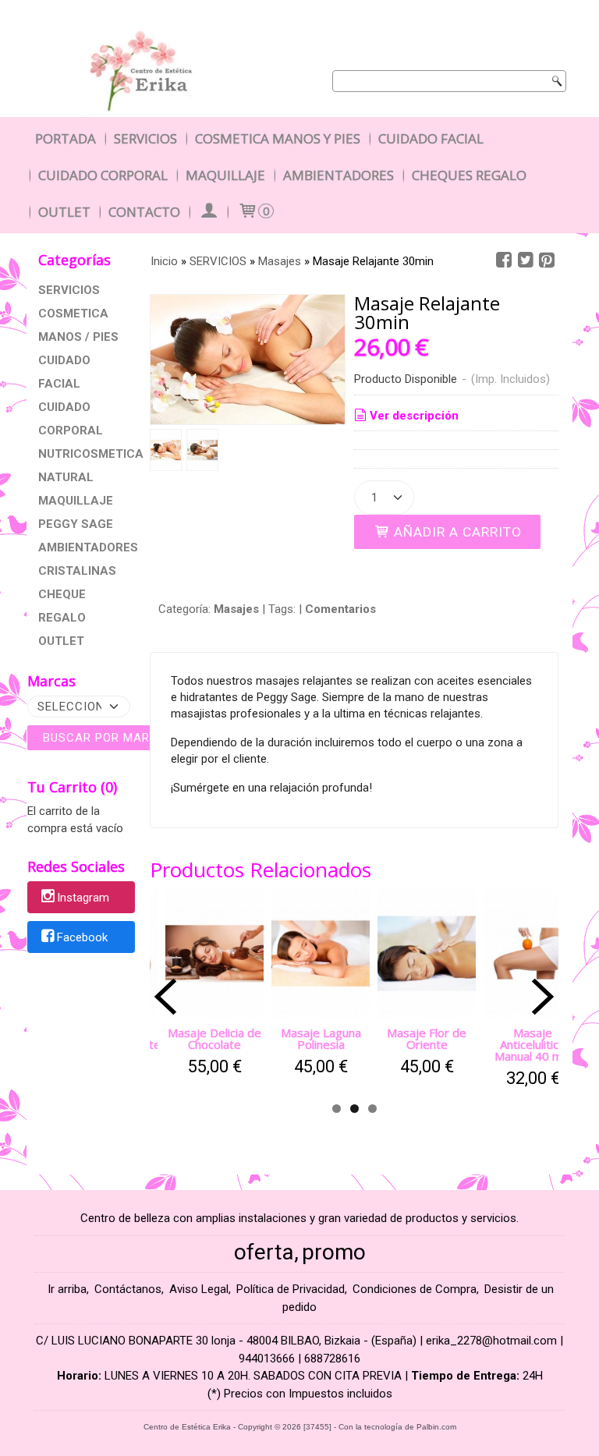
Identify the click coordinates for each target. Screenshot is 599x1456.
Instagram (83, 898)
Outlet (64, 212)
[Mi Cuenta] (208, 211)
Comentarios (340, 609)
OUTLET (61, 641)
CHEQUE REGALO (62, 606)
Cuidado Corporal (103, 175)
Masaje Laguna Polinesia (321, 1038)
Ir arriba (67, 1289)
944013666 (267, 1358)
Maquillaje (225, 175)
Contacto (144, 212)
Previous (165, 996)
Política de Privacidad (290, 1289)
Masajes (236, 609)
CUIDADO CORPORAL (70, 419)
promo (334, 1252)
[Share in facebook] (504, 260)
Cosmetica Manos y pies (277, 138)
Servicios (145, 138)
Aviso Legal (199, 1289)
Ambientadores (338, 175)
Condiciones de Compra (415, 1289)
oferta (264, 1252)
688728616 (332, 1358)
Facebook (82, 937)
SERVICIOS (69, 290)
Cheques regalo (469, 175)
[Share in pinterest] (547, 260)
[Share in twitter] (526, 260)
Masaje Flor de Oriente (426, 1038)
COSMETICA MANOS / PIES (78, 325)
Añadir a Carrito (456, 532)
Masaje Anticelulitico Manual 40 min (532, 1044)
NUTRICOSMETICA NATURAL (81, 465)
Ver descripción (414, 416)
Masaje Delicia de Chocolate (214, 1038)
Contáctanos (127, 1289)
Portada (65, 138)
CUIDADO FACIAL (64, 372)
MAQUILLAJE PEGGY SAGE (75, 512)
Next (542, 996)
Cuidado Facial (431, 138)
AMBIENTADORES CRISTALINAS (81, 559)
